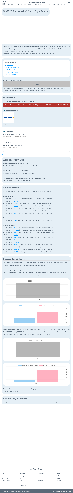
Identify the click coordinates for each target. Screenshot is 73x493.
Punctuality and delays (12, 72)
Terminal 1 (41, 476)
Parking (58, 473)
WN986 (16, 252)
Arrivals (4, 476)
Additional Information (12, 67)
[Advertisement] (36, 29)
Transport (23, 476)
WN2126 (16, 230)
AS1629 (16, 203)
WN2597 (16, 237)
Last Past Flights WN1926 (12, 74)
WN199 (16, 227)
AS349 (16, 206)
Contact (23, 491)
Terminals (41, 473)
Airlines (22, 473)
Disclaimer (18, 491)
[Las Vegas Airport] (4, 3)
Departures (5, 478)
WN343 (16, 244)
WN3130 (16, 242)
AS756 (15, 210)
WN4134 (16, 249)
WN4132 (16, 247)
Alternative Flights (10, 69)
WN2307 (16, 232)
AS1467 (16, 198)
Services (58, 480)
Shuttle (22, 483)
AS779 (15, 213)
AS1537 (16, 201)
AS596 (15, 208)
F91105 (16, 220)
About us (28, 491)
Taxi (21, 480)
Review (40, 480)
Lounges (59, 483)
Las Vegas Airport (36, 2)
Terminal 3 (41, 478)
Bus (21, 478)
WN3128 (16, 239)
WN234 (16, 235)
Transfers (23, 485)
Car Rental (59, 476)
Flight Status (9, 65)
